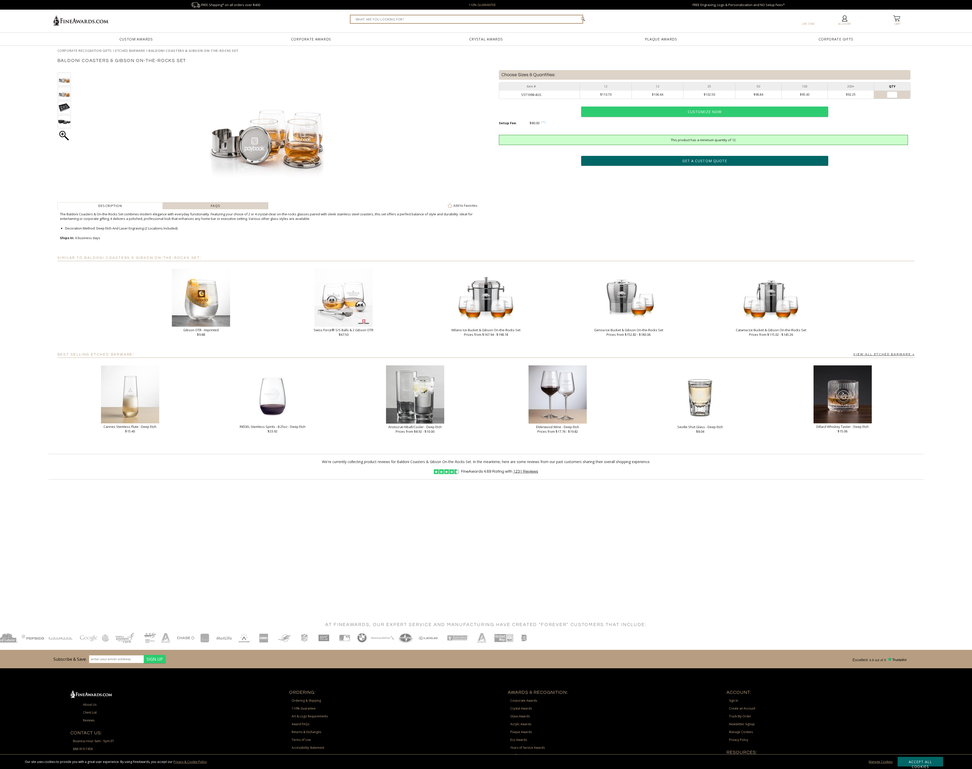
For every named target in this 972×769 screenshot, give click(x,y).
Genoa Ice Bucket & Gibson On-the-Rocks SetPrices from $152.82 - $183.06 (628, 332)
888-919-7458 (83, 749)
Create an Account (742, 708)
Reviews (525, 471)
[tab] (110, 205)
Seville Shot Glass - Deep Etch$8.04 (700, 429)
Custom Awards (136, 39)
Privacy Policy (738, 740)
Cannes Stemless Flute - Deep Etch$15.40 (130, 428)
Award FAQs (300, 724)
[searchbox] (466, 19)
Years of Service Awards (527, 747)
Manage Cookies (881, 762)
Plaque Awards (661, 39)
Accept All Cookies (920, 762)
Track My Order (740, 716)
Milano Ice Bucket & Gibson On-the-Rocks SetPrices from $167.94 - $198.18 (486, 332)
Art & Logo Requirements (310, 716)
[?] (543, 122)
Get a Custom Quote (704, 160)
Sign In (733, 700)
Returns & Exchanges (306, 732)
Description (110, 205)
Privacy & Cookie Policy (190, 762)
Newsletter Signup (742, 724)
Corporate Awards (311, 39)
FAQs (215, 205)
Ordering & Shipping (306, 700)
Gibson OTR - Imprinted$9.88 (201, 332)
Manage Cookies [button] (741, 732)
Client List (90, 712)
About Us (89, 704)
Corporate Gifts (836, 39)
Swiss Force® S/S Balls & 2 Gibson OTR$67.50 (343, 332)
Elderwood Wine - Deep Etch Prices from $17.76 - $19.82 (557, 429)
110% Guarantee (304, 708)
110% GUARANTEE (482, 5)
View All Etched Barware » (884, 354)
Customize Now (705, 111)
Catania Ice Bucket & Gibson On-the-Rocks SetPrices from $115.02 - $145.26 (771, 332)
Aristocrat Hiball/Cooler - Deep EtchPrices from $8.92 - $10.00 (415, 429)
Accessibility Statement (308, 747)
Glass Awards (520, 716)
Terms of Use (301, 740)
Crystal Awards (486, 39)
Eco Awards (518, 740)
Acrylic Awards (520, 724)
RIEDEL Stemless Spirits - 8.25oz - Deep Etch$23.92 (273, 428)
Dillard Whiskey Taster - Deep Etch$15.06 (842, 428)
